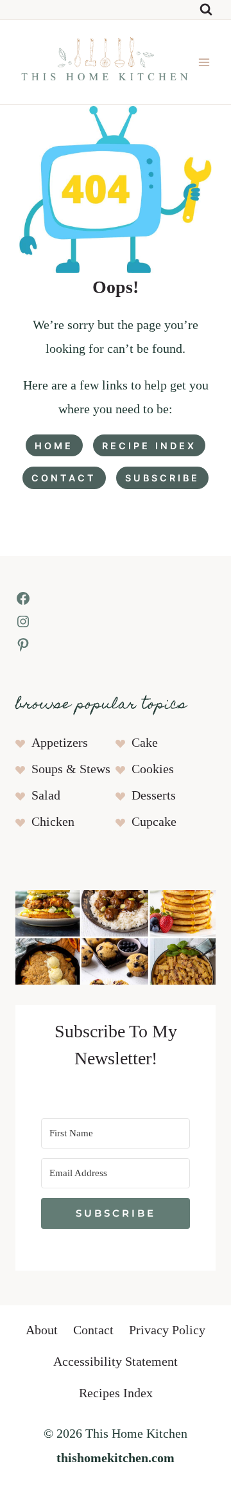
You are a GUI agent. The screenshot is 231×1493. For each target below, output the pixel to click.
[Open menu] (204, 62)
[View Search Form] (206, 9)
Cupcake (154, 822)
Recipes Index (116, 1393)
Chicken (52, 822)
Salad (45, 796)
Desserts (154, 796)
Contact (93, 1330)
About (42, 1330)
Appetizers (59, 743)
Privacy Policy (167, 1330)
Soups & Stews (70, 769)
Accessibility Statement (115, 1362)
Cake (145, 743)
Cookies (153, 769)
